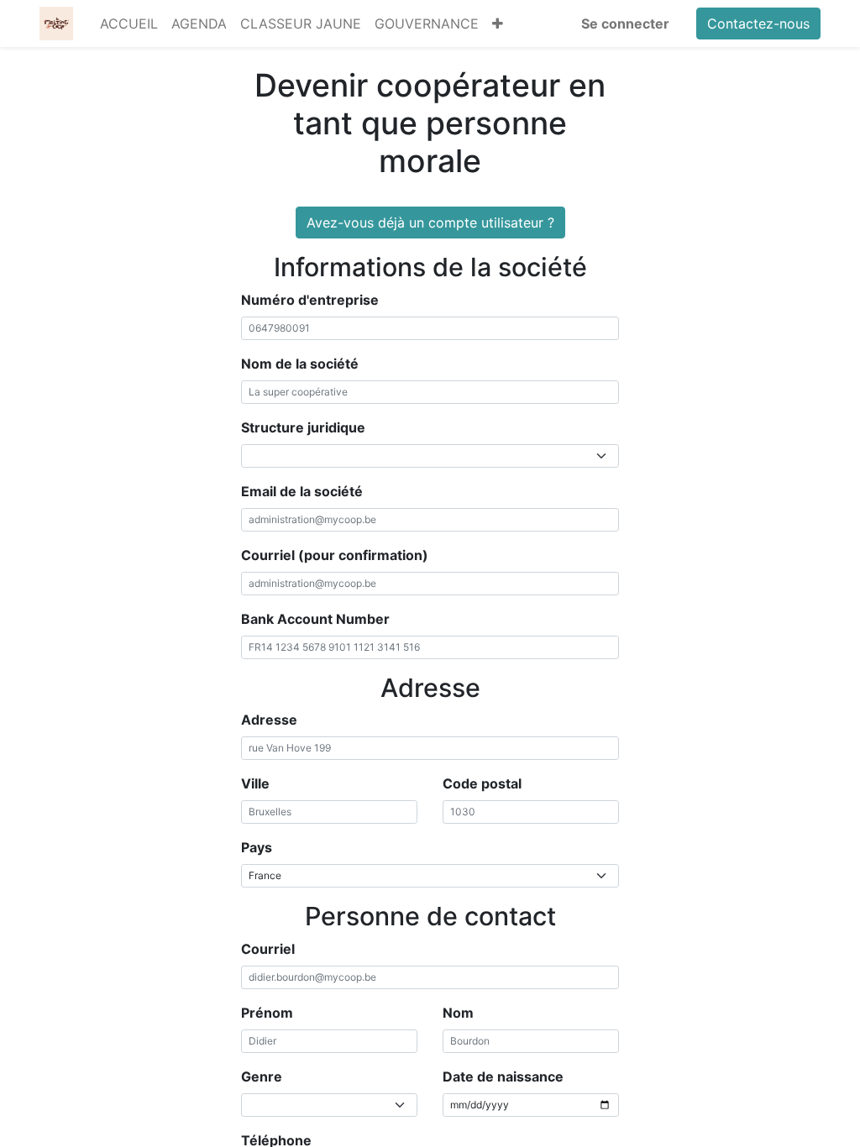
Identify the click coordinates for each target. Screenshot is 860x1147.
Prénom (267, 1012)
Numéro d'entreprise (310, 299)
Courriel (268, 948)
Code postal (482, 783)
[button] (497, 23)
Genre (261, 1076)
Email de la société (302, 491)
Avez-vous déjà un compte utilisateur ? (430, 222)
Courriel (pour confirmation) (334, 555)
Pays (256, 847)
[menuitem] (129, 23)
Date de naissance (503, 1076)
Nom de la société (300, 363)
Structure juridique (303, 427)
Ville (255, 783)
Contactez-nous (758, 23)
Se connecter (625, 23)
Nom (458, 1012)
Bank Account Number (315, 618)
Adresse (269, 719)
